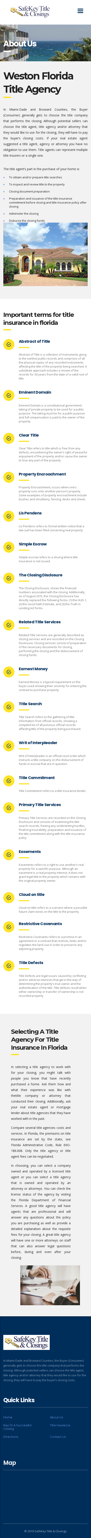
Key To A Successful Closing (17, 1426)
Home (7, 1417)
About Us (56, 1417)
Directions (10, 1436)
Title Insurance (60, 1425)
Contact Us (58, 1436)
